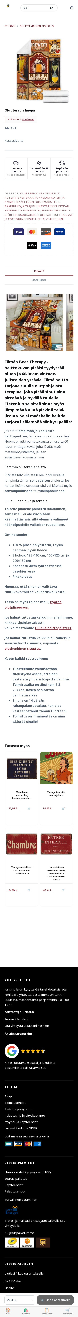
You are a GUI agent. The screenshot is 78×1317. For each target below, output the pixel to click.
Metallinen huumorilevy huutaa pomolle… (21, 795)
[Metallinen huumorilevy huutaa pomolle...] (21, 768)
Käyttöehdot (14, 1185)
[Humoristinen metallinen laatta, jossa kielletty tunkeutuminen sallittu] (56, 843)
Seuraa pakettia (16, 1178)
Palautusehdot (15, 1191)
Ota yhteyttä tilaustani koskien (27, 1026)
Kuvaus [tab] (39, 271)
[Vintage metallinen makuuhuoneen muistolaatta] (21, 843)
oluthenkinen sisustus (22, 648)
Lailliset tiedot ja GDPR (21, 1128)
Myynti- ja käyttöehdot (21, 1122)
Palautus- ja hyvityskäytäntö (25, 1115)
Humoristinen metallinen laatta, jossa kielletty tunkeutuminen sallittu (56, 873)
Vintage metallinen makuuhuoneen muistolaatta (21, 870)
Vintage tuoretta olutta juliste (56, 794)
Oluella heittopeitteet (53, 628)
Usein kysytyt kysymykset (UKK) (28, 1172)
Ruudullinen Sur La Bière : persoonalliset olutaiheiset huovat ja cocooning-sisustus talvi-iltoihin (39, 215)
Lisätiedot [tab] (39, 280)
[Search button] (51, 8)
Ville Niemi (28, 119)
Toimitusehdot (15, 1103)
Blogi (8, 1096)
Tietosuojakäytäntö (18, 1109)
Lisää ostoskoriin (58, 1300)
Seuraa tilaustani (16, 1019)
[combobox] (34, 8)
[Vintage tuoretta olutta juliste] (56, 768)
